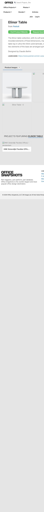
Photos (25, 7)
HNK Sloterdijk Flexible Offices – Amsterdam (17, 149)
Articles (35, 12)
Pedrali (16, 26)
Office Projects (9, 7)
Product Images (12, 67)
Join (31, 17)
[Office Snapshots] (7, 2)
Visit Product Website (19, 32)
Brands (21, 12)
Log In (37, 17)
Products (7, 12)
